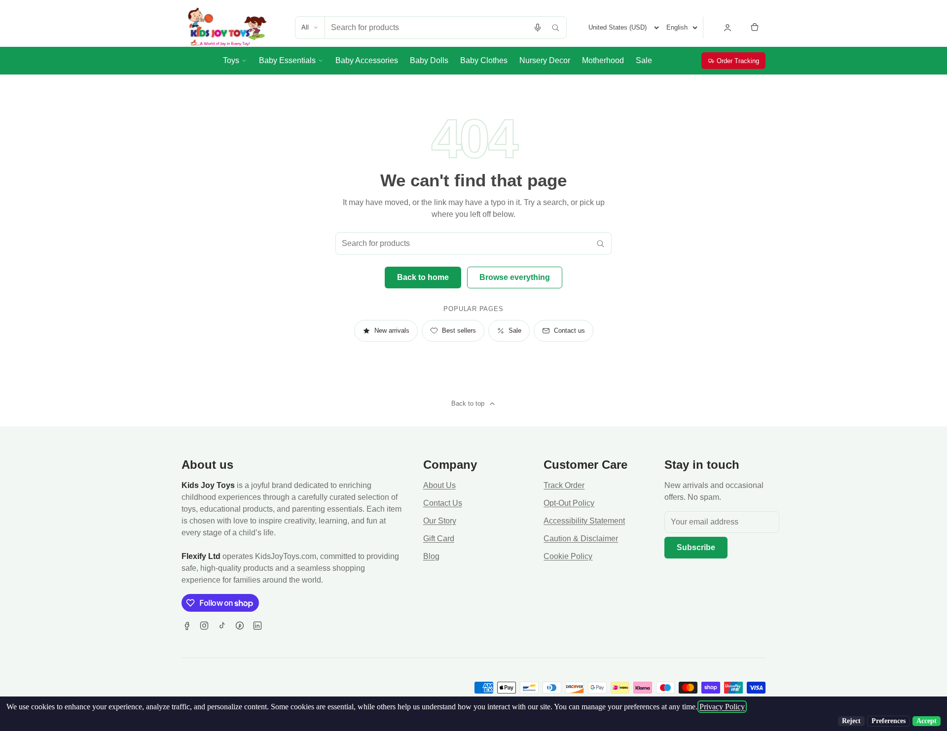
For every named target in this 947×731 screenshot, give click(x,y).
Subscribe (696, 547)
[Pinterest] (240, 625)
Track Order (564, 485)
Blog (431, 556)
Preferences (889, 721)
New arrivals (391, 330)
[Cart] (754, 27)
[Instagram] (204, 625)
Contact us (569, 330)
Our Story (439, 521)
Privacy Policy (722, 706)
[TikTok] (222, 625)
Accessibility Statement (584, 521)
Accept (926, 721)
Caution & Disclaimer (581, 538)
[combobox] (427, 27)
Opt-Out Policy (569, 503)
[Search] (555, 27)
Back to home (423, 277)
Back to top (467, 403)
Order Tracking (738, 61)
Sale (515, 330)
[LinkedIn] (257, 625)
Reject (851, 721)
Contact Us (442, 503)
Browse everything (514, 277)
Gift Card (438, 538)
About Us (439, 485)
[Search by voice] (537, 27)
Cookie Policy (568, 556)
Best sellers (459, 330)
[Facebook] (186, 625)
